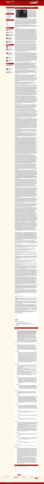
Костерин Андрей (10, 52)
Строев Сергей (9, 48)
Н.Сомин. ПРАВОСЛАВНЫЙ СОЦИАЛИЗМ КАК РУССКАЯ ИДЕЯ (10, 38)
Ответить (36, 329)
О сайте (35, 1)
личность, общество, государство (10, 9)
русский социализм (8, 17)
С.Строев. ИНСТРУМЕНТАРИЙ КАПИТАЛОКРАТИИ (10, 41)
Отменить (20, 465)
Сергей (18, 329)
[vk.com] (15, 477)
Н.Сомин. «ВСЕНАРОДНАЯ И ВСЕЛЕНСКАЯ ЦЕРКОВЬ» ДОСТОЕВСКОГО (23, 323)
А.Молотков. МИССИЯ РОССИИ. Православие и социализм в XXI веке (10, 29)
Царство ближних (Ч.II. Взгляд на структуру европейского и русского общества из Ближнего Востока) (10, 54)
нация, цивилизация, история (9, 10)
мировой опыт (8, 18)
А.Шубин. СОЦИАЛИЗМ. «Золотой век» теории (10, 32)
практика (7, 25)
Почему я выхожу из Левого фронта (10, 68)
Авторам (32, 1)
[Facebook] (14, 477)
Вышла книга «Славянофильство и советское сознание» (10, 72)
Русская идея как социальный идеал (10, 60)
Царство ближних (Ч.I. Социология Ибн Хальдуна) (11, 57)
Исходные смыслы (13, 6)
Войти (37, 1)
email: (15, 469)
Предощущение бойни (10, 46)
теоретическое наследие (17, 6)
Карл (19, 413)
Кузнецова (18, 363)
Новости (8, 63)
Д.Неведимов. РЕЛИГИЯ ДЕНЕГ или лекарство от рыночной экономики (10, 35)
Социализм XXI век (8, 6)
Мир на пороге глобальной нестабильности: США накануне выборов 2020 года (10, 50)
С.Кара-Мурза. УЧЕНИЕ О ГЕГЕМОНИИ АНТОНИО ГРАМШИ (22, 322)
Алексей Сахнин (9, 69)
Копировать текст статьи (17, 325)
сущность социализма (8, 12)
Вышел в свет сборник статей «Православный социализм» (10, 65)
